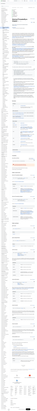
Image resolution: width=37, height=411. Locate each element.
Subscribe (28, 409)
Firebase (12, 402)
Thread (26, 138)
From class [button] (17, 151)
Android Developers (14, 7)
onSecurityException (23, 131)
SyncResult (27, 128)
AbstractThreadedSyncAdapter (17, 112)
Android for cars (20, 392)
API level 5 (33, 18)
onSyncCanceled (23, 138)
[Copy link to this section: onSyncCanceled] (18, 305)
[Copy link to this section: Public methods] (19, 223)
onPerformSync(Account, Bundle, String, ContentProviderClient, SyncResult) (26, 136)
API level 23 (33, 279)
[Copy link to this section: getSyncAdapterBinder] (20, 237)
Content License (30, 369)
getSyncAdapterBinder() (15, 55)
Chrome (11, 401)
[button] (4, 8)
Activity (16, 354)
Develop (18, 7)
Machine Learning (16, 389)
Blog (11, 394)
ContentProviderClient (21, 254)
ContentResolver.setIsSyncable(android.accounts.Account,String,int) (26, 191)
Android (11, 388)
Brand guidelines (17, 407)
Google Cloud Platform (13, 403)
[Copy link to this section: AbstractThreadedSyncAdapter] (23, 175)
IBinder (18, 240)
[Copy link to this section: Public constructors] (21, 172)
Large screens (21, 388)
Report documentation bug (34, 390)
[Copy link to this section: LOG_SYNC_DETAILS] (20, 158)
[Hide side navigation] (8, 409)
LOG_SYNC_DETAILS (23, 105)
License (14, 407)
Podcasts (12, 395)
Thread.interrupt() (23, 46)
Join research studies (34, 393)
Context (22, 112)
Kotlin (31, 22)
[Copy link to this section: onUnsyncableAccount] (20, 336)
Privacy (11, 407)
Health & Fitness (16, 390)
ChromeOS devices (20, 390)
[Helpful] (33, 7)
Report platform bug (34, 387)
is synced (15, 346)
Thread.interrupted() (19, 49)
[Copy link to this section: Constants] (17, 155)
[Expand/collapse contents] (16, 9)
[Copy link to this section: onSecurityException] (20, 279)
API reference (3, 3)
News (11, 393)
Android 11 (25, 394)
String (24, 127)
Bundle (33, 131)
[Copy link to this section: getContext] (16, 225)
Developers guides (29, 391)
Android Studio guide (30, 389)
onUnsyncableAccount (23, 144)
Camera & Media (16, 392)
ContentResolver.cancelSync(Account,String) (18, 44)
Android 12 (25, 393)
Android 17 (25, 387)
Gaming (16, 387)
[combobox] (17, 1)
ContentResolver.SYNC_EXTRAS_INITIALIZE (26, 189)
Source (11, 392)
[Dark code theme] (34, 60)
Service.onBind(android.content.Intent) (18, 56)
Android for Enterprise (12, 389)
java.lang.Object (14, 27)
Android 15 (25, 389)
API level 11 (33, 196)
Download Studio (29, 393)
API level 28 (33, 336)
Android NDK (29, 395)
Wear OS (20, 389)
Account (28, 131)
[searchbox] (5, 6)
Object (16, 25)
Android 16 (25, 388)
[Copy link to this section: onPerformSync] (18, 249)
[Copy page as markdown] (20, 21)
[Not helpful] (34, 7)
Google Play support (34, 391)
